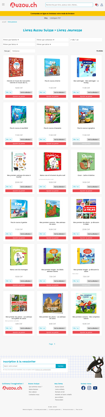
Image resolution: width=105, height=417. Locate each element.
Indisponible (86, 143)
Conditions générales (54, 409)
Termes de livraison (68, 409)
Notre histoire (33, 389)
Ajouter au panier (19, 96)
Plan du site (79, 409)
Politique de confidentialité (43, 370)
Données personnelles (40, 409)
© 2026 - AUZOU (52, 407)
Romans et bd (59, 392)
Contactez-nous (34, 394)
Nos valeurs (33, 392)
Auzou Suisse (59, 387)
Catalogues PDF (55, 18)
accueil (4, 22)
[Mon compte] (101, 5)
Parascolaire (59, 400)
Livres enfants (59, 389)
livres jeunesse (12, 22)
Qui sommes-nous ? (35, 387)
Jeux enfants (59, 397)
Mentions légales (27, 409)
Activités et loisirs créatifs (63, 394)
